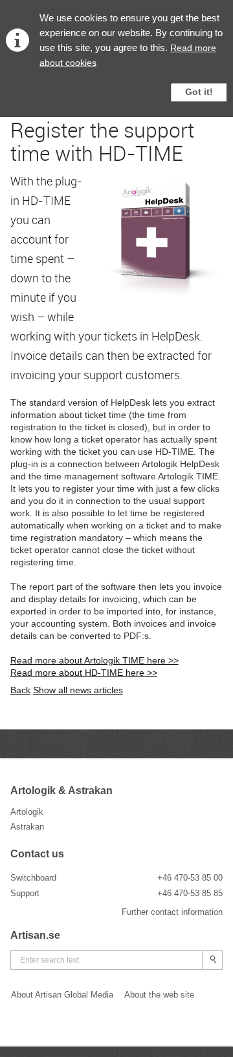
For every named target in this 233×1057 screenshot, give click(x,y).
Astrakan (27, 827)
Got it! (199, 92)
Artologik (26, 812)
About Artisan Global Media (62, 994)
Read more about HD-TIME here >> (83, 672)
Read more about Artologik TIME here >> (94, 660)
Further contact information (172, 912)
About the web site (159, 994)
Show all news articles (78, 690)
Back (20, 690)
